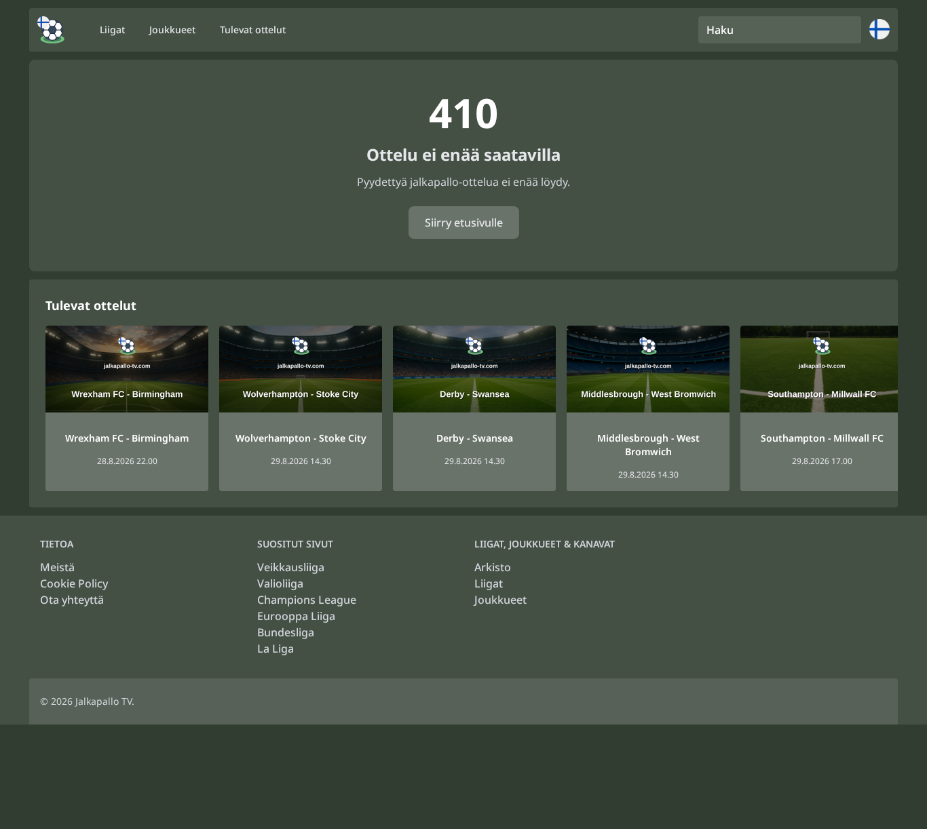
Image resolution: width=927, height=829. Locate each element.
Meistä (57, 567)
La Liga (275, 648)
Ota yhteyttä (72, 599)
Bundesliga (285, 632)
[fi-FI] (50, 29)
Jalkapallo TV (103, 701)
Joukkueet (500, 599)
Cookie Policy (74, 583)
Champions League (306, 599)
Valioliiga (280, 583)
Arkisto (492, 567)
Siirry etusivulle (464, 222)
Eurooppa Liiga (296, 616)
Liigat (488, 583)
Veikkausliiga (290, 567)
